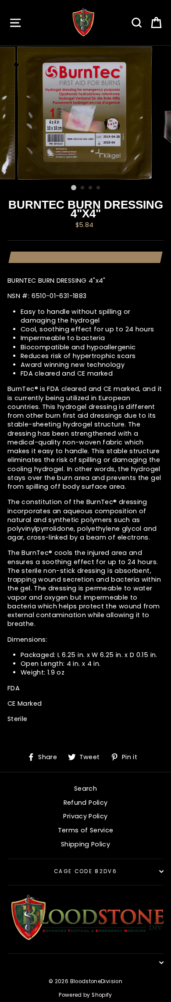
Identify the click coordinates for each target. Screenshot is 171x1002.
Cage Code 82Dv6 (85, 871)
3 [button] (91, 188)
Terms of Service (86, 830)
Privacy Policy (85, 816)
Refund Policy (86, 802)
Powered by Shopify (85, 994)
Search (85, 788)
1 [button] (73, 187)
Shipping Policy (85, 844)
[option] (85, 113)
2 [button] (83, 188)
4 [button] (98, 188)
